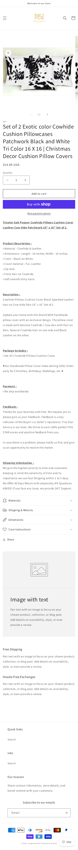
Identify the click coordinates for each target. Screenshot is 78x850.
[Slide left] (31, 114)
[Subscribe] (66, 812)
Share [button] (10, 539)
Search (12, 739)
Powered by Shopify (49, 843)
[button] (5, 18)
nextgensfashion (34, 843)
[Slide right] (47, 114)
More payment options (39, 213)
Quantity (7, 172)
